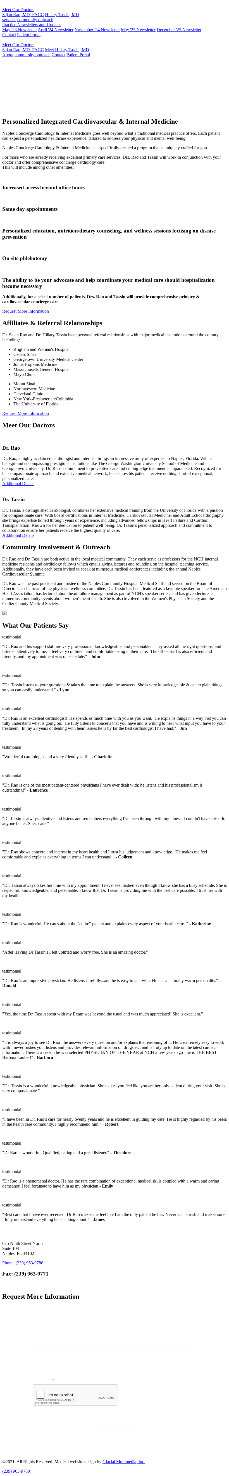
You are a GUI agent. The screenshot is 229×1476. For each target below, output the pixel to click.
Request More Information (102, 109)
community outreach (35, 19)
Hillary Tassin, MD (62, 14)
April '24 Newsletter (55, 29)
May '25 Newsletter (138, 29)
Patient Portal (28, 34)
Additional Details (18, 483)
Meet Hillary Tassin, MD (67, 49)
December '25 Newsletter (179, 29)
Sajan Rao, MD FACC (28, 87)
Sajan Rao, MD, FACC (23, 14)
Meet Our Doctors (18, 9)
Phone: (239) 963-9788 (22, 1262)
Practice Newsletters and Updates (31, 24)
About (7, 54)
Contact (9, 34)
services (9, 19)
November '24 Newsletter (97, 29)
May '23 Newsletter (19, 29)
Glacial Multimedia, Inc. (123, 1461)
